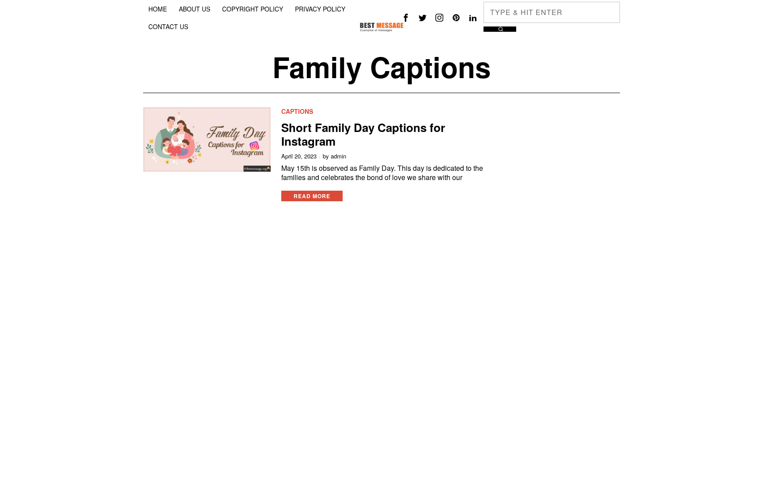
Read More (312, 196)
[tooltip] (406, 18)
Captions (297, 111)
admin (338, 156)
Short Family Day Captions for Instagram (363, 134)
